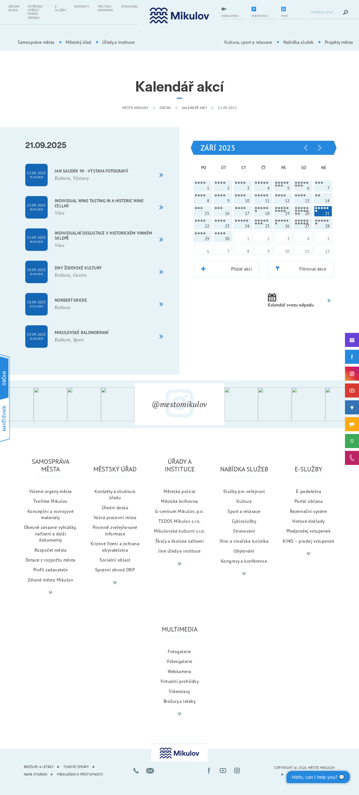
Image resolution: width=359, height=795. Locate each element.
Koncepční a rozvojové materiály (50, 514)
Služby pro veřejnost (244, 491)
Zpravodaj (129, 6)
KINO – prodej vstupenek (308, 541)
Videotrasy (179, 691)
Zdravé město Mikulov (50, 580)
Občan (165, 108)
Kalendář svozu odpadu (291, 305)
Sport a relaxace (244, 511)
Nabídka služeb (298, 42)
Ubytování (244, 551)
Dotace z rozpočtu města (50, 560)
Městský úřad (78, 42)
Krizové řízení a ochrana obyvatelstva (115, 547)
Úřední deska (13, 8)
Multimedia (179, 629)
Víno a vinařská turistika (244, 541)
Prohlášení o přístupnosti (80, 774)
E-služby (60, 8)
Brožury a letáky (180, 701)
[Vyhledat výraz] (345, 12)
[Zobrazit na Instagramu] (17, 404)
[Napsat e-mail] (150, 771)
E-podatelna (308, 491)
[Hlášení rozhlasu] (352, 424)
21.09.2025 (227, 108)
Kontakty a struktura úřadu (115, 494)
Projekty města (339, 42)
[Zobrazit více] (50, 592)
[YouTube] (352, 390)
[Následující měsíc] (320, 148)
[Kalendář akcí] (352, 340)
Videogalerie (179, 661)
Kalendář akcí (194, 108)
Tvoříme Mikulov (50, 501)
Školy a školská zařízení (179, 541)
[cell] (203, 186)
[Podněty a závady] (352, 441)
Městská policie (179, 491)
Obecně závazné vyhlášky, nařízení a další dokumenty (50, 533)
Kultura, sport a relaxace (248, 42)
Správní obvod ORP (115, 570)
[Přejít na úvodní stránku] (179, 16)
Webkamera (179, 671)
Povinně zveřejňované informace (115, 530)
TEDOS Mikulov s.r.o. (179, 521)
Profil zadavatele (50, 570)
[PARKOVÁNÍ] (264, 9)
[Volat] (136, 771)
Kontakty (81, 6)
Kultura (244, 501)
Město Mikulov (135, 108)
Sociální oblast (115, 560)
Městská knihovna (105, 8)
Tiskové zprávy (76, 767)
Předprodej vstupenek (308, 531)
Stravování (244, 531)
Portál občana (308, 501)
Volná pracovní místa (115, 517)
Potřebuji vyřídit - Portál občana (35, 12)
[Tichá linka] (352, 458)
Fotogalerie (179, 651)
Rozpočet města (50, 550)
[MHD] (293, 9)
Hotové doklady (308, 521)
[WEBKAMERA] (234, 9)
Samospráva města (36, 42)
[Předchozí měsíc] (306, 148)
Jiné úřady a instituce (179, 551)
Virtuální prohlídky (179, 681)
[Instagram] (352, 374)
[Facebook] (352, 357)
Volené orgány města (50, 491)
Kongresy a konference (244, 561)
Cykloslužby (244, 521)
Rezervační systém (308, 511)
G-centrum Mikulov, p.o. (179, 511)
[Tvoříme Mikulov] (352, 407)
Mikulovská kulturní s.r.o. (179, 531)
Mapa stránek (35, 774)
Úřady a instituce (118, 42)
